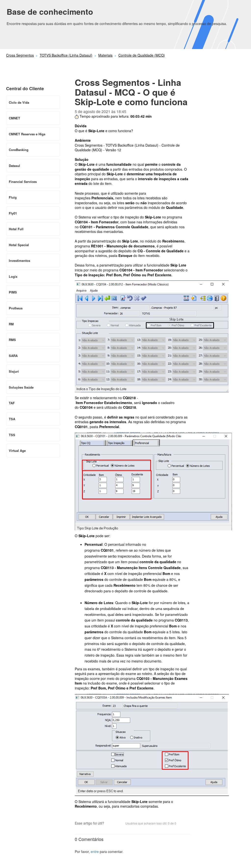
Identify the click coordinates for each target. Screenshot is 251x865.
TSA (12, 419)
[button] (110, 823)
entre (95, 851)
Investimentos (19, 260)
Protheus (16, 308)
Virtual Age (17, 450)
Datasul (14, 165)
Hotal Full (16, 229)
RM (11, 324)
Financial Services (23, 181)
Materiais (105, 55)
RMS (12, 339)
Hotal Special (19, 244)
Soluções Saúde (21, 387)
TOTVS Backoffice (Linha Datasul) (66, 55)
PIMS (13, 292)
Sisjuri (14, 371)
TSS (12, 434)
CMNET (14, 118)
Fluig (13, 197)
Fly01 (13, 213)
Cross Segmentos (20, 55)
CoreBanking (18, 149)
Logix (13, 276)
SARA (13, 355)
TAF (12, 403)
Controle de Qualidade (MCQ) (141, 55)
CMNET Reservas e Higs (27, 134)
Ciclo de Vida (19, 102)
